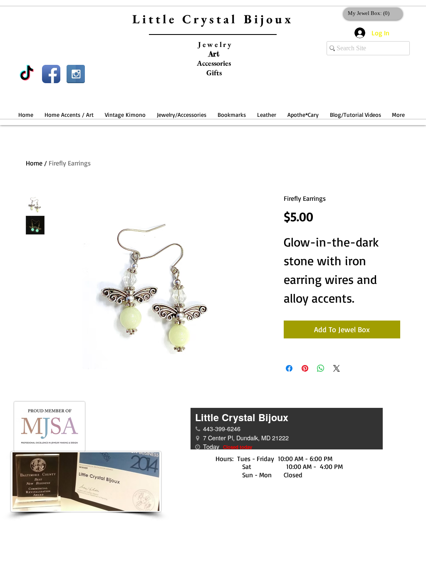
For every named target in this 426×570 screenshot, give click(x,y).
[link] (371, 13)
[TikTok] (26, 74)
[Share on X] (337, 368)
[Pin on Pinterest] (305, 368)
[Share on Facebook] (289, 368)
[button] (69, 111)
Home (34, 163)
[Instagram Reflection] (76, 74)
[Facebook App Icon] (51, 74)
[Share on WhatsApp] (321, 368)
